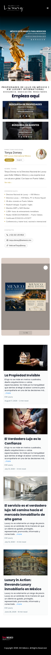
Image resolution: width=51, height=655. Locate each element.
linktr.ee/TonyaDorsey (17, 246)
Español (9, 160)
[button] (47, 8)
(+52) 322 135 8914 (16, 235)
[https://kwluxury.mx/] (14, 8)
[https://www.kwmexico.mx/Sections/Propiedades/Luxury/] (25, 110)
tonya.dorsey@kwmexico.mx (20, 240)
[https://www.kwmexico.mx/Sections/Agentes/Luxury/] (25, 131)
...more (8, 393)
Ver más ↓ (8, 182)
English (19, 160)
